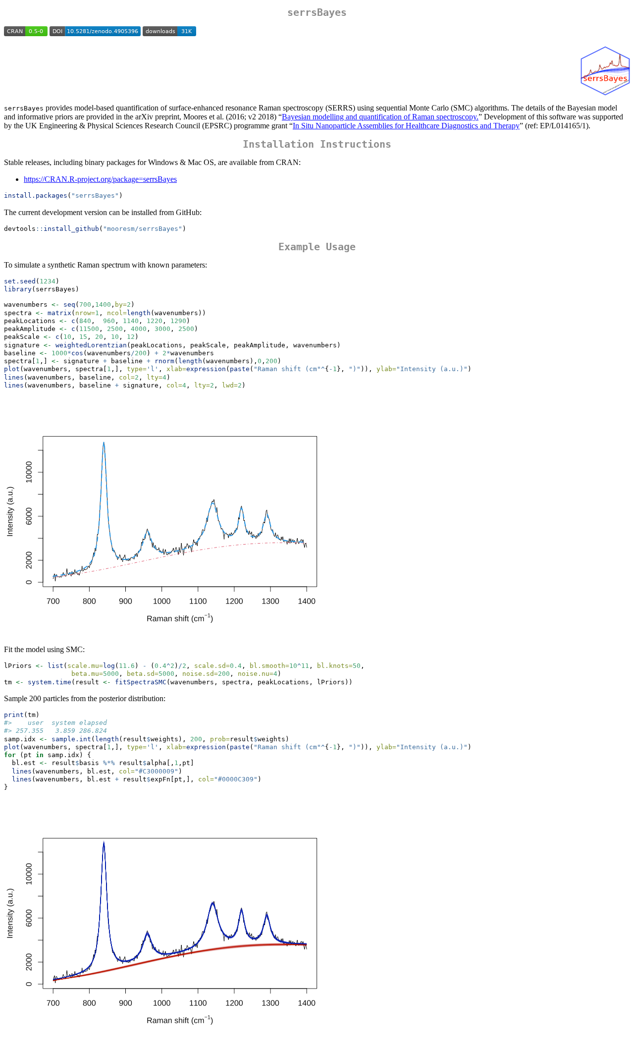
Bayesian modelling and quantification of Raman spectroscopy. (380, 116)
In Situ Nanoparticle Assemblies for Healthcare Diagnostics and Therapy (406, 125)
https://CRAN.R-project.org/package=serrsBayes (100, 179)
